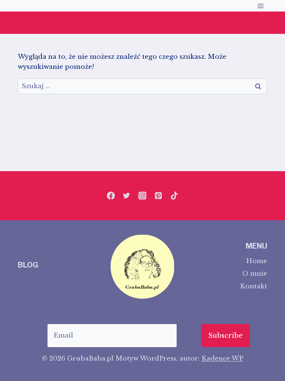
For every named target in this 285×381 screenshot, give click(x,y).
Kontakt (253, 286)
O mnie (254, 274)
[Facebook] (111, 196)
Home (256, 261)
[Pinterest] (158, 196)
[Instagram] (143, 196)
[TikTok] (174, 196)
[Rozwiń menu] (260, 6)
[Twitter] (127, 196)
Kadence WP (222, 358)
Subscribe (225, 336)
